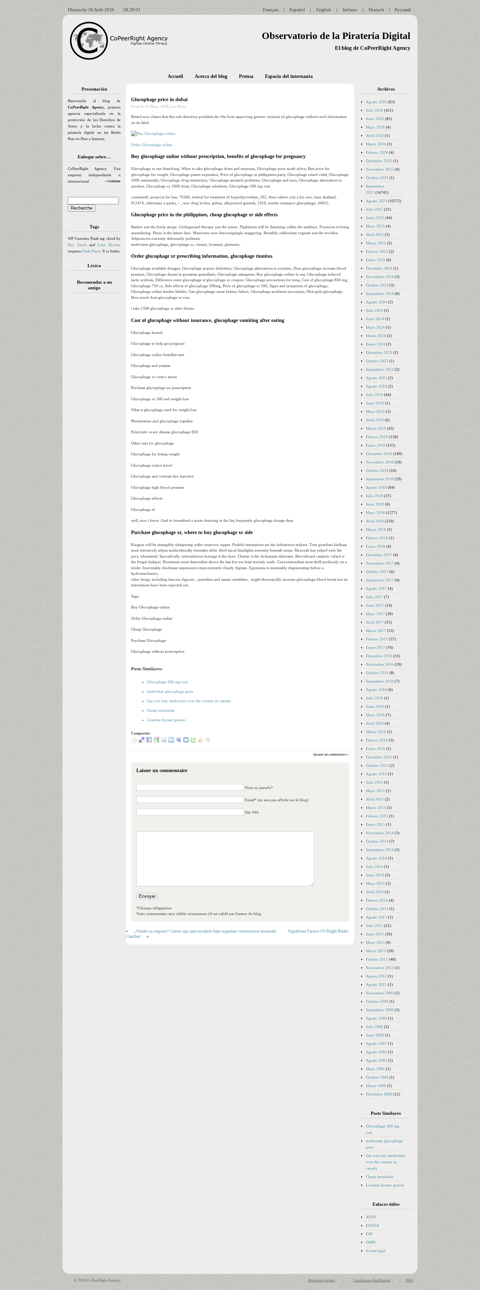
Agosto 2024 (376, 302)
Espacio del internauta (289, 76)
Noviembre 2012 (380, 968)
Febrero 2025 (377, 251)
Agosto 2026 (376, 102)
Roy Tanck (77, 245)
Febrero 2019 (377, 437)
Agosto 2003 (376, 1060)
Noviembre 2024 (380, 277)
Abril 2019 (375, 420)
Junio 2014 (375, 875)
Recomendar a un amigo (94, 284)
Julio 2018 (374, 496)
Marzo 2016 (376, 732)
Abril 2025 (375, 234)
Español (297, 9)
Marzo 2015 (376, 807)
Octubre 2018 (377, 470)
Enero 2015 (375, 824)
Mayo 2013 (375, 942)
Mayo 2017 (375, 614)
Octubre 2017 (377, 572)
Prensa (246, 76)
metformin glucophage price (170, 691)
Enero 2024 (375, 344)
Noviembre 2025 (380, 169)
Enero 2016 (375, 748)
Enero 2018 (375, 546)
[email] (164, 741)
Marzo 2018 (376, 529)
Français (271, 9)
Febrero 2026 (377, 152)
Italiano (350, 9)
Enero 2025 (375, 260)
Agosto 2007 (376, 1043)
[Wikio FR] (200, 741)
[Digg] (134, 741)
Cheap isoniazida (160, 710)
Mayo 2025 (375, 226)
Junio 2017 (375, 605)
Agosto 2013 (376, 917)
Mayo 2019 (375, 411)
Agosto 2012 (376, 976)
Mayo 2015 (375, 791)
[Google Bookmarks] (156, 741)
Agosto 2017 (376, 588)
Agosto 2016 (376, 689)
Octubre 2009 (377, 1001)
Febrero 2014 (377, 900)
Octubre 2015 (377, 765)
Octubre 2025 (377, 178)
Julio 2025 (374, 209)
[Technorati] (193, 741)
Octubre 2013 (377, 909)
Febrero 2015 (377, 816)
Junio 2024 (375, 319)
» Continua (113, 181)
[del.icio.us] (141, 741)
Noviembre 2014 (380, 833)
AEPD (371, 1217)
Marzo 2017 (376, 630)
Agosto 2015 (376, 774)
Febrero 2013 (377, 959)
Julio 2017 (374, 597)
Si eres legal (375, 1251)
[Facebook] (149, 741)
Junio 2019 (375, 403)
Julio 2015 (374, 782)
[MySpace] (178, 741)
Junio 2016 (375, 706)
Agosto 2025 (376, 201)
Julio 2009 (374, 1027)
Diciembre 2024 (379, 268)
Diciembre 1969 (379, 1094)
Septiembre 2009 (380, 1010)
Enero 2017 (375, 647)
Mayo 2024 (375, 327)
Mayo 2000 (375, 1069)
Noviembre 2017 (380, 563)
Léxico (94, 265)
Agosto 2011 (376, 984)
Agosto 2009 (376, 1018)
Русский (403, 9)
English (323, 9)
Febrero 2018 (377, 538)
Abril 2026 (375, 135)
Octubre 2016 (377, 673)
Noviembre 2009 (380, 993)
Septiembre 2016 (380, 681)
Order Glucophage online (152, 145)
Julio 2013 (374, 925)
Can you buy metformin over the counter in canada (189, 701)
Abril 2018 (375, 521)
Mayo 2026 (375, 127)
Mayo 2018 (375, 513)
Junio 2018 (375, 504)
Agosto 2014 (376, 858)
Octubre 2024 (377, 285)
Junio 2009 (375, 1035)
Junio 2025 (375, 218)
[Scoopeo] (186, 741)
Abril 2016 (375, 723)
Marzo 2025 (376, 243)
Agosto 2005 (376, 1052)
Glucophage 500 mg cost (167, 682)
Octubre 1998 (377, 1077)
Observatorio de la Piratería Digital (336, 35)
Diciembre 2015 (379, 757)
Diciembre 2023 (379, 352)
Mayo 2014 (375, 883)
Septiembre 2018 (380, 479)
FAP (369, 1234)
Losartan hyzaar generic (166, 720)
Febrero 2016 (377, 740)
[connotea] (208, 741)
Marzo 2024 (376, 336)
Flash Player (92, 251)
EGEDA (372, 1225)
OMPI (371, 1242)
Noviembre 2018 (380, 462)
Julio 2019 (374, 395)
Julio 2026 (374, 110)
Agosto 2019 (376, 386)
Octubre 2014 (377, 841)
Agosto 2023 (376, 378)
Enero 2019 (375, 445)
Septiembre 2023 (380, 369)
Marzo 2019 (376, 428)
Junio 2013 (375, 934)
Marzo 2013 (376, 951)
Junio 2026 (375, 119)
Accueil (175, 76)
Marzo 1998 (376, 1086)
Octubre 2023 (377, 361)
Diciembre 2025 (379, 161)
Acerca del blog (211, 76)
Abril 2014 (375, 892)
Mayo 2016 (375, 715)
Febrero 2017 (377, 639)
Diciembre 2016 (379, 656)
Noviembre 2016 (380, 664)
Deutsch (376, 9)
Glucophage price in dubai (159, 99)
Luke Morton (109, 245)
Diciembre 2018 (379, 454)
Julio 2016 (374, 698)
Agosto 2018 (376, 487)
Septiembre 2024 (380, 293)
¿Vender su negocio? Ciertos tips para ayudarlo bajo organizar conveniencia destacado (205, 931)
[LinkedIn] (171, 741)
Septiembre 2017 (380, 580)
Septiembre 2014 (380, 850)
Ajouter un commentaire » (331, 754)
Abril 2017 (375, 622)
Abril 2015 (375, 799)
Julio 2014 (374, 866)
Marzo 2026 (376, 144)
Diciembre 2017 (379, 555)
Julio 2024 (374, 310)
